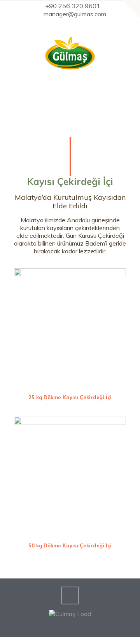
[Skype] (60, 24)
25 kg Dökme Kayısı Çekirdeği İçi (70, 397)
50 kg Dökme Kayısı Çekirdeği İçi (70, 545)
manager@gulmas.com (75, 14)
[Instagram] (80, 24)
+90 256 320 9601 (72, 6)
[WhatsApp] (70, 24)
